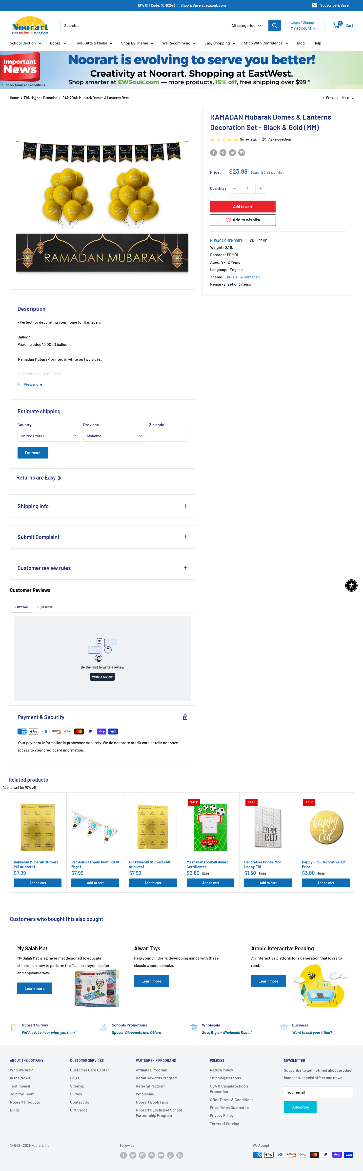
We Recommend (176, 43)
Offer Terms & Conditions (232, 1099)
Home (14, 98)
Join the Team (22, 1093)
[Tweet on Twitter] (232, 152)
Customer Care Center (89, 1069)
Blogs (15, 1110)
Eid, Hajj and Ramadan (41, 98)
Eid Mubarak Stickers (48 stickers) (149, 864)
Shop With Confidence (263, 43)
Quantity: (218, 188)
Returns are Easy (36, 477)
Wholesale (145, 1093)
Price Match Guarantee (229, 1107)
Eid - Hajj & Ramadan (242, 276)
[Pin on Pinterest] (223, 152)
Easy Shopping (217, 43)
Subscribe (300, 1107)
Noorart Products (25, 1102)
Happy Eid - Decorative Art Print (324, 864)
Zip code (156, 424)
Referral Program (150, 1086)
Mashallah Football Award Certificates (207, 864)
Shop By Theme (134, 43)
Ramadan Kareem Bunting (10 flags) (95, 864)
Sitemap (77, 1086)
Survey (76, 1093)
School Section (23, 43)
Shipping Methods (225, 1077)
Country (25, 424)
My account (301, 27)
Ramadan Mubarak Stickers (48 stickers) (36, 864)
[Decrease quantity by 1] (234, 188)
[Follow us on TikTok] (170, 1155)
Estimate (32, 452)
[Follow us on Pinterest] (151, 1155)
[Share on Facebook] (213, 152)
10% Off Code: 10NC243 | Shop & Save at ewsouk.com (182, 5)
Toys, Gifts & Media (91, 43)
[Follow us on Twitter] (132, 1155)
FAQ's (74, 1077)
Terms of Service (224, 1123)
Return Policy (221, 1069)
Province (91, 424)
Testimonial (20, 1086)
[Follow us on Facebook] (123, 1155)
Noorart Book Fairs (152, 1102)
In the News (20, 1077)
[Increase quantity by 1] (261, 188)
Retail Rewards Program (157, 1077)
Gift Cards (78, 1110)
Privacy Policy (222, 1115)
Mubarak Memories (226, 241)
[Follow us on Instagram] (142, 1155)
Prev (329, 98)
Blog (301, 43)
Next (345, 98)
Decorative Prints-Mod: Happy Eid (263, 864)
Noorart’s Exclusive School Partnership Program (159, 1113)
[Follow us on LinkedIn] (179, 1155)
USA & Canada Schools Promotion (229, 1089)
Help (317, 43)
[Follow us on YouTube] (161, 1155)
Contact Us (79, 1102)
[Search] (274, 25)
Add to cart (242, 206)
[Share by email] (241, 152)
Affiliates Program (151, 1069)
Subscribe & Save (334, 5)
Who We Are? (21, 1069)
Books (55, 43)
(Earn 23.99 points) (267, 172)
